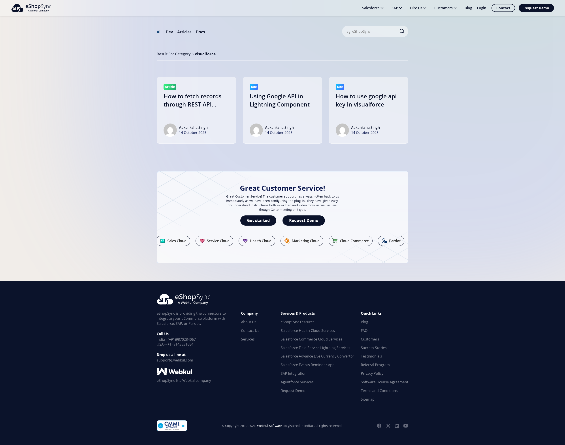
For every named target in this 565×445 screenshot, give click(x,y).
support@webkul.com (175, 360)
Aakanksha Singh (193, 127)
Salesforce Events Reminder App (308, 364)
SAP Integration (294, 373)
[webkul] (175, 372)
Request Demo (536, 8)
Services (248, 339)
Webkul (188, 380)
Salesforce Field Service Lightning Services (315, 347)
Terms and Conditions (379, 390)
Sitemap (368, 399)
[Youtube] (405, 425)
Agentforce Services (297, 382)
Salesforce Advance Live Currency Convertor (317, 356)
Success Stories (374, 347)
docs (200, 31)
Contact (503, 8)
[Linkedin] (396, 425)
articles (184, 31)
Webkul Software (269, 426)
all (159, 31)
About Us (248, 321)
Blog (364, 321)
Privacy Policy (372, 373)
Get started (258, 220)
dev (169, 31)
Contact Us (250, 330)
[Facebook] (379, 425)
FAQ (364, 330)
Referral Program (375, 364)
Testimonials (371, 356)
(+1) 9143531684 (179, 344)
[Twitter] (388, 425)
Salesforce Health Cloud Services (308, 330)
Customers (370, 339)
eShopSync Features (298, 321)
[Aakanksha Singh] (170, 130)
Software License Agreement (384, 382)
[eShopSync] (31, 8)
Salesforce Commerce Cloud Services (311, 339)
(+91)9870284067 (182, 339)
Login (481, 8)
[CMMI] (172, 425)
